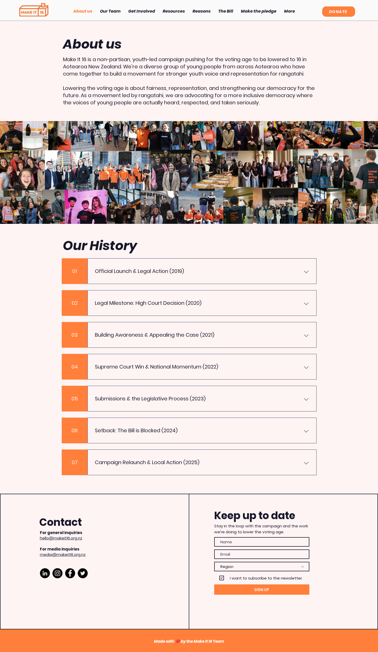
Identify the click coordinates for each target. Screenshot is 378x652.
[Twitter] (83, 573)
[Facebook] (70, 573)
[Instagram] (57, 573)
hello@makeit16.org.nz (61, 538)
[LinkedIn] (45, 573)
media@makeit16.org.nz (63, 554)
